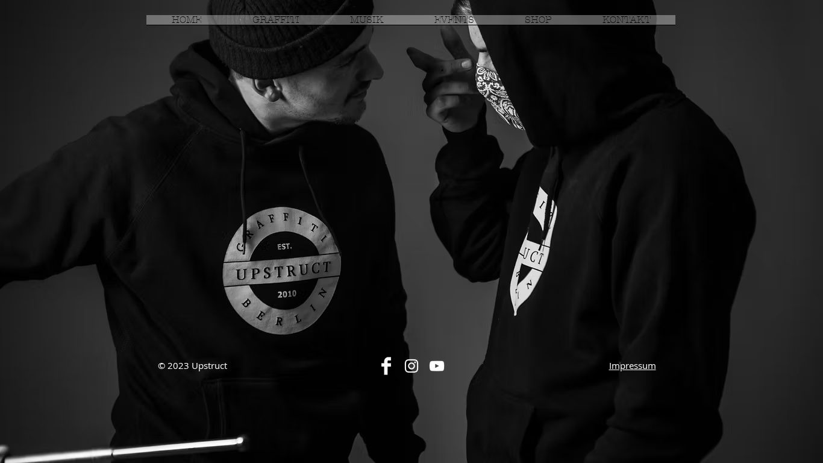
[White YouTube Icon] (437, 366)
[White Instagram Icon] (411, 366)
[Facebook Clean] (386, 366)
